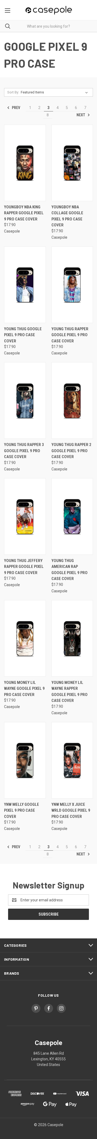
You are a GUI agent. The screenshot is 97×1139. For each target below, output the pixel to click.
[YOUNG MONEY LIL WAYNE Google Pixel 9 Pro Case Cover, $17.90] (25, 638)
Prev (15, 108)
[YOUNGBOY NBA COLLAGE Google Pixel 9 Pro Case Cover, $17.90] (72, 163)
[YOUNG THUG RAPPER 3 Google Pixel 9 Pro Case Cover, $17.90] (25, 400)
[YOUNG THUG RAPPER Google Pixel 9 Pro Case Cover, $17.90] (72, 285)
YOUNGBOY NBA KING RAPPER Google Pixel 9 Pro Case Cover (24, 213)
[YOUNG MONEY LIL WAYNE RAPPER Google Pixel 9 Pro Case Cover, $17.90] (72, 638)
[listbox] (55, 92)
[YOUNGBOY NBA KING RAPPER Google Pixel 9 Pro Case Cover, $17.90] (25, 163)
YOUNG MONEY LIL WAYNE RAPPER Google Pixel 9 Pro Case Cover (69, 691)
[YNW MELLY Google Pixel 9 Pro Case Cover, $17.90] (25, 760)
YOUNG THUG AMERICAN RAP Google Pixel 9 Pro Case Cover (69, 569)
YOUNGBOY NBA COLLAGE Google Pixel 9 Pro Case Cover (67, 216)
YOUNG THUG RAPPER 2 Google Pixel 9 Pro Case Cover (71, 450)
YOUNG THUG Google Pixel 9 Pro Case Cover (23, 335)
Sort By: (13, 92)
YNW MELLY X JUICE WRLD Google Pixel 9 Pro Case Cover (70, 810)
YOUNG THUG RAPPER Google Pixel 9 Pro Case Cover (69, 335)
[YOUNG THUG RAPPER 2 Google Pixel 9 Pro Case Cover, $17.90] (72, 400)
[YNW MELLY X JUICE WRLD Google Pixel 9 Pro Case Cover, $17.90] (72, 760)
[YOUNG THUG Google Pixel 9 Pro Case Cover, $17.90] (25, 285)
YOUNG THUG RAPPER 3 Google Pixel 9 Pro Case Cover (24, 450)
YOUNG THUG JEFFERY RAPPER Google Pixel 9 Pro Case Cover (24, 566)
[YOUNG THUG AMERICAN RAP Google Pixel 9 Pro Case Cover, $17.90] (72, 516)
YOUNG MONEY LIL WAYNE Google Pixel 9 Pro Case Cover (24, 688)
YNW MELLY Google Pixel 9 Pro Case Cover (21, 810)
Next (81, 115)
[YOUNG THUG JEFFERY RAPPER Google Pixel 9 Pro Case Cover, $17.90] (25, 516)
